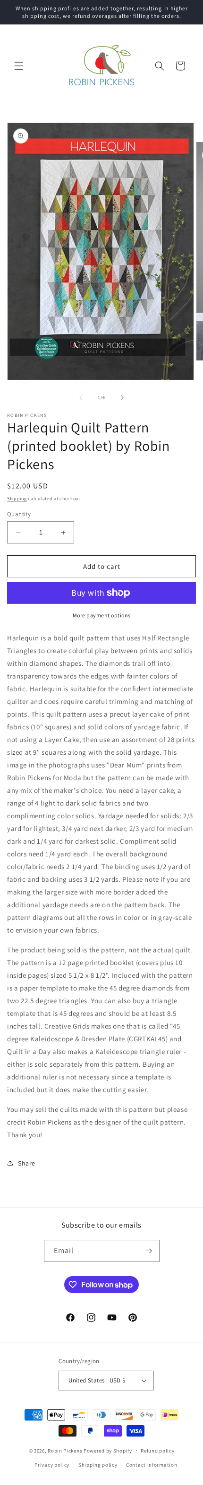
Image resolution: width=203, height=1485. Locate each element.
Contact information (151, 1464)
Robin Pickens (65, 1450)
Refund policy (157, 1450)
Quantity (19, 514)
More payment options (102, 615)
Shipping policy (98, 1464)
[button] (18, 66)
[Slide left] (80, 397)
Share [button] (26, 1163)
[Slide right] (122, 397)
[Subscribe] (148, 1251)
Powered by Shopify (108, 1450)
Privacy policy (51, 1464)
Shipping (17, 498)
